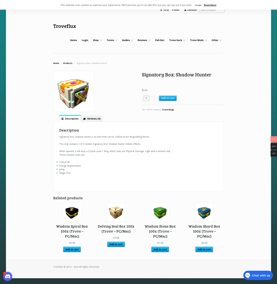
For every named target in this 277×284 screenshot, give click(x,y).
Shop (96, 40)
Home (73, 40)
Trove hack (175, 40)
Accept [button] (198, 5)
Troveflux (64, 25)
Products (67, 63)
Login (85, 40)
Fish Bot (159, 40)
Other (215, 40)
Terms (110, 40)
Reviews (142, 40)
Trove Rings (168, 109)
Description (72, 118)
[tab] (70, 118)
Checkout (192, 10)
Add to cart (167, 98)
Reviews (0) (94, 118)
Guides (126, 40)
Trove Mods (197, 40)
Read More (210, 5)
